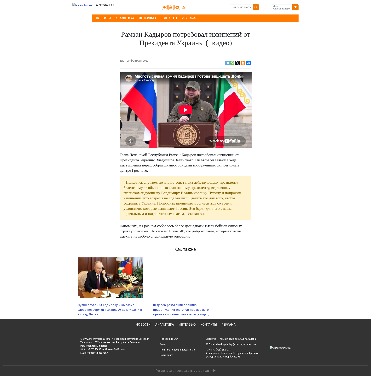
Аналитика (125, 18)
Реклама (189, 18)
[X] (237, 63)
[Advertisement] (260, 284)
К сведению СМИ (169, 339)
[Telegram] (227, 63)
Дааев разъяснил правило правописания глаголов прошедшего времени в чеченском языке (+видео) (181, 309)
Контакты (169, 18)
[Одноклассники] (243, 63)
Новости (103, 18)
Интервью (147, 18)
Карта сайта (166, 355)
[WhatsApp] (232, 63)
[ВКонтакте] (248, 63)
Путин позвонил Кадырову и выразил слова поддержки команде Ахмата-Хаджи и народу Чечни (110, 309)
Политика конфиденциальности (177, 349)
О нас (163, 344)
